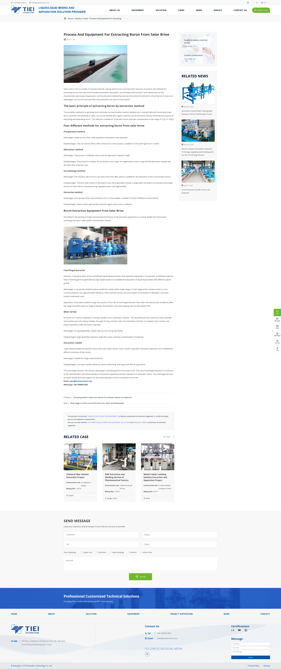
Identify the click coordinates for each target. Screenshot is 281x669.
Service (218, 10)
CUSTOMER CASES (94, 422)
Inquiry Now (261, 10)
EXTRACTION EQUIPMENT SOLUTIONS (115, 422)
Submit (140, 576)
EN (264, 3)
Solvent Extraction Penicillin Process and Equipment (196, 191)
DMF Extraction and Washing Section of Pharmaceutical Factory (116, 477)
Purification (102, 552)
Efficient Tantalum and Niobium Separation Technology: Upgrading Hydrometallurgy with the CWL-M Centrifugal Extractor (197, 152)
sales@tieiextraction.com (40, 3)
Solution (161, 10)
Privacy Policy (253, 666)
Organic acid (87, 552)
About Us (114, 10)
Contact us (240, 10)
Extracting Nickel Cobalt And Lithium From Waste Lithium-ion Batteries (102, 397)
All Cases (168, 437)
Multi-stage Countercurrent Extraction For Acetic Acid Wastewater (97, 403)
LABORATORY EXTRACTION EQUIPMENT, (103, 416)
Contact (265, 614)
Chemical (133, 552)
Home (70, 18)
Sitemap (266, 666)
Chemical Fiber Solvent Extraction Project (77, 476)
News (199, 10)
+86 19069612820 (164, 633)
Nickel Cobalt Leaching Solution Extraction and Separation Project (155, 477)
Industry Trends (81, 18)
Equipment (138, 10)
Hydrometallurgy (118, 552)
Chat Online (189, 46)
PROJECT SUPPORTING (181, 614)
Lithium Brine (147, 552)
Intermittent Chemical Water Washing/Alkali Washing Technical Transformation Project (197, 112)
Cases (181, 10)
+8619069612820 (19, 3)
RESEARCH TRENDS (140, 422)
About (51, 614)
